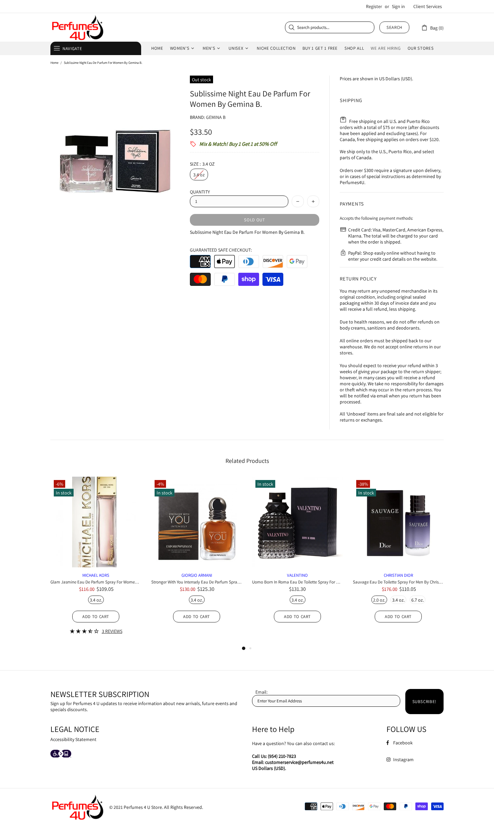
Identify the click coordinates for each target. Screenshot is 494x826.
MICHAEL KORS (95, 575)
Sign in (398, 6)
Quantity (200, 192)
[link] (432, 27)
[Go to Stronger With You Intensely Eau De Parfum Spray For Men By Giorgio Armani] (196, 489)
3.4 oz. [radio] (96, 600)
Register (374, 6)
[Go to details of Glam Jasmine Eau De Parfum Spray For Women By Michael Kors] (95, 564)
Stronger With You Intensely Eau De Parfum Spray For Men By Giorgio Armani (196, 582)
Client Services (427, 6)
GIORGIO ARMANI (196, 575)
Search (394, 27)
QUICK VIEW (96, 528)
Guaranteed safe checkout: (221, 250)
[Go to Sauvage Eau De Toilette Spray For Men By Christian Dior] (398, 489)
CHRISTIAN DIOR (398, 575)
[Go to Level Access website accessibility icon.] (60, 754)
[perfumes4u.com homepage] (77, 27)
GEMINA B (215, 117)
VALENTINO (297, 575)
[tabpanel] (95, 560)
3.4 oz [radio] (199, 175)
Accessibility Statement (73, 739)
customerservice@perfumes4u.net (299, 762)
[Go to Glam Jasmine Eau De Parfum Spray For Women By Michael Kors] (95, 489)
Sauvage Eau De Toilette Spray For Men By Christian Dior (398, 582)
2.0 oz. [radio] (379, 600)
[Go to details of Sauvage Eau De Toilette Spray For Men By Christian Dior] (398, 558)
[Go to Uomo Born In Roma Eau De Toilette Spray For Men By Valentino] (297, 484)
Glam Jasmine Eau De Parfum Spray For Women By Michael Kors (95, 582)
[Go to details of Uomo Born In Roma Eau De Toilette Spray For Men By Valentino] (297, 558)
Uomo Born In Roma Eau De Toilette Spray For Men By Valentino (297, 582)
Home (54, 62)
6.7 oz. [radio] (417, 600)
